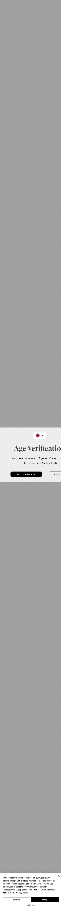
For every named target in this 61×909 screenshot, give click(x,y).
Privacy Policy (21, 892)
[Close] (57, 877)
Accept (45, 899)
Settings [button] (30, 904)
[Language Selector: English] (39, 435)
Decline (16, 899)
